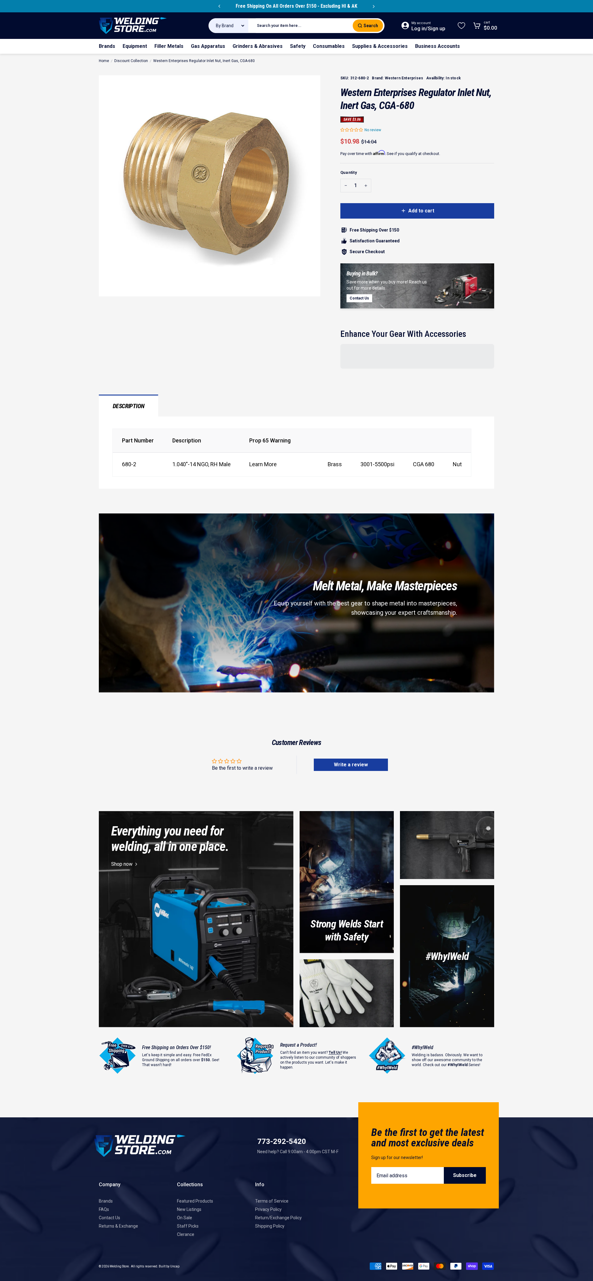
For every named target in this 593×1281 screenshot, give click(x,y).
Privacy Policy (268, 1209)
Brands (106, 1201)
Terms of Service (271, 1201)
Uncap (174, 1266)
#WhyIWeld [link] (447, 956)
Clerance (185, 1234)
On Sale (184, 1217)
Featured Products (195, 1201)
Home (104, 61)
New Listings (189, 1209)
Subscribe (465, 1175)
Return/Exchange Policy (278, 1217)
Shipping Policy (269, 1226)
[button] (352, 130)
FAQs (104, 1209)
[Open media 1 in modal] (209, 186)
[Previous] (219, 6)
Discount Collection (131, 61)
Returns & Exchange (118, 1226)
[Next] (374, 6)
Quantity (348, 172)
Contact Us (109, 1217)
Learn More (263, 464)
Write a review (351, 765)
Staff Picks (188, 1226)
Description (128, 406)
